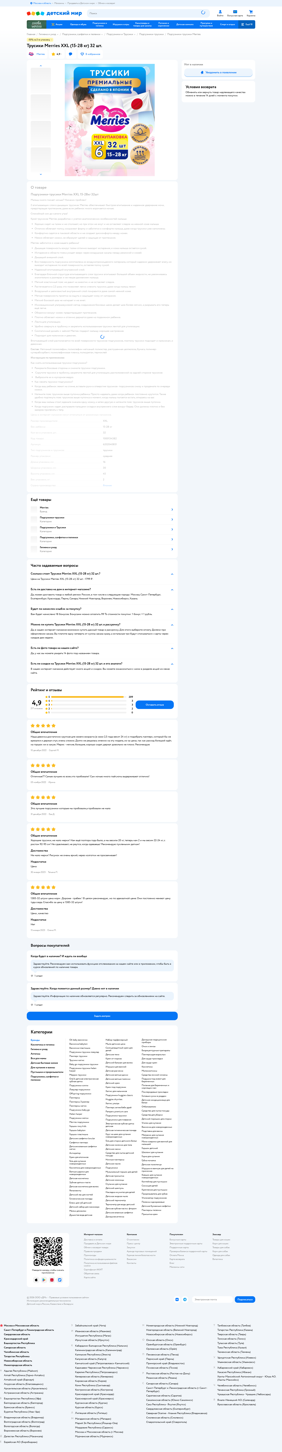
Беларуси (68, 1304)
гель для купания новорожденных (77, 1162)
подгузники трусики (116, 1115)
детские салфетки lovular (82, 1138)
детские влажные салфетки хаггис (83, 1147)
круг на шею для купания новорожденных (118, 1135)
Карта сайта (89, 1277)
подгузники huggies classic (119, 1095)
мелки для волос (77, 1211)
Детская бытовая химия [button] (44, 1063)
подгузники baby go (79, 1110)
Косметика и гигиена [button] (42, 1044)
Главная (31, 34)
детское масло (113, 1163)
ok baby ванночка (78, 1040)
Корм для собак (220, 1251)
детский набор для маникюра (84, 1207)
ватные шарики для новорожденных (79, 1173)
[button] (246, 24)
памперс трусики (78, 1056)
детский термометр (116, 1200)
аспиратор (75, 1153)
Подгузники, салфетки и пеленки (81, 34)
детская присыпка (115, 1176)
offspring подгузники (80, 1093)
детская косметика (78, 1178)
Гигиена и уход (47, 34)
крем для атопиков (78, 1157)
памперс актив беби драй (119, 1107)
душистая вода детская (80, 1215)
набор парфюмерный (117, 1040)
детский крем (113, 1083)
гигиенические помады (81, 1198)
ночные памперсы (115, 1159)
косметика (147, 1066)
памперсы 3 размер (79, 1102)
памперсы (74, 1097)
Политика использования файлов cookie (100, 1264)
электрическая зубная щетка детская (120, 1125)
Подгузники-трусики (151, 34)
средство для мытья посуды (155, 1110)
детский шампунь (115, 1188)
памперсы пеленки (151, 1210)
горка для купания (151, 1156)
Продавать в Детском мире (97, 1243)
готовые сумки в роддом (154, 1096)
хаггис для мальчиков (116, 1091)
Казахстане (55, 1304)
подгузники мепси (78, 1118)
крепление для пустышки (154, 1190)
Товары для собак (221, 1247)
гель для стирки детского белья (121, 1141)
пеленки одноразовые (153, 1202)
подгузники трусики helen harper (82, 1069)
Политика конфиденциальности (100, 1259)
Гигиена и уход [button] (39, 1049)
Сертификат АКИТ (93, 1269)
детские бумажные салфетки (156, 1206)
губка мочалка (149, 1160)
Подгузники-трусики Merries (184, 34)
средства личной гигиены (155, 1075)
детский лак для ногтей (81, 1194)
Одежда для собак (221, 1255)
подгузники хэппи (78, 1085)
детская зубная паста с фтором (121, 1208)
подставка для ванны (152, 1131)
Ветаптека (217, 1259)
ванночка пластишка (79, 1048)
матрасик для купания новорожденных (153, 1136)
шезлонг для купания (152, 1152)
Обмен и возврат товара (96, 1247)
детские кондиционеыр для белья (156, 1101)
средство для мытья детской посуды (120, 1154)
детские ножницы (115, 1180)
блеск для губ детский (80, 1203)
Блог (172, 1263)
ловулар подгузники (79, 1089)
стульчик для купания (116, 1184)
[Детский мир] (54, 13)
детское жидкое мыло (117, 1196)
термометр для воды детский (120, 1204)
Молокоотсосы (149, 1071)
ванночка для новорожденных (157, 1127)
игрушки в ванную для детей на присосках (157, 1169)
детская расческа (114, 1071)
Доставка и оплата (93, 1239)
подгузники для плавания (118, 1119)
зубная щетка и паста (79, 1182)
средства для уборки (152, 1115)
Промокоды (90, 1255)
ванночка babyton (78, 1044)
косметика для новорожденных (85, 1168)
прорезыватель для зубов (154, 1194)
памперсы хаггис (78, 1106)
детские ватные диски (117, 1075)
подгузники (112, 1168)
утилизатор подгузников (154, 1198)
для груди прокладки (152, 1058)
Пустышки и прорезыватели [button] (47, 1072)
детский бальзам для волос (119, 1062)
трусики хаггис (76, 1060)
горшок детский (150, 1148)
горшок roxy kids (77, 1126)
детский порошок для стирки (157, 1119)
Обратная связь (91, 1273)
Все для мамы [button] (38, 1058)
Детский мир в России (38, 1304)
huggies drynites (114, 1099)
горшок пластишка (78, 1134)
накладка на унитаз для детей (120, 1192)
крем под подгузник (116, 1087)
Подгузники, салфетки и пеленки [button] (45, 1078)
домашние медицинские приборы (154, 1041)
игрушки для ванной (116, 1066)
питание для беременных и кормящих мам (155, 1086)
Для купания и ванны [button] (43, 1067)
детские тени (112, 1054)
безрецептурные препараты (156, 1050)
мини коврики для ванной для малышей (157, 1143)
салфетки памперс (78, 1142)
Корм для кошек (220, 1243)
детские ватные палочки (118, 1079)
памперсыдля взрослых (154, 1054)
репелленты (75, 1190)
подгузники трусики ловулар (84, 1052)
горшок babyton (77, 1130)
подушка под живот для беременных (153, 1080)
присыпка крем (150, 1214)
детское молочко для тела (119, 1145)
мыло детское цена (115, 1044)
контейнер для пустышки (154, 1181)
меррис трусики (77, 1075)
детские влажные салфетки (119, 1212)
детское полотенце (152, 1164)
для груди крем (149, 1062)
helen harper (75, 1114)
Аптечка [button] (35, 1053)
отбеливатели (149, 1106)
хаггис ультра (112, 1103)
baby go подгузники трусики (83, 1064)
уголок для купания (151, 1123)
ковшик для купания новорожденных (152, 1176)
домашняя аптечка (115, 1216)
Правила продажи (93, 1251)
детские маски (113, 1149)
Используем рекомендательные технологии (49, 1300)
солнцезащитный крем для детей (119, 1049)
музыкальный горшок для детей (121, 1172)
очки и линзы (149, 1046)
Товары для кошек (221, 1239)
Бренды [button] (35, 1040)
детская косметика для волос (84, 1186)
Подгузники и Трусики (120, 34)
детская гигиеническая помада (121, 1130)
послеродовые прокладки (155, 1092)
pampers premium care (117, 1111)
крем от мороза (114, 1058)
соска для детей (150, 1185)
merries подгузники (79, 1122)
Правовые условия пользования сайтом (69, 1297)
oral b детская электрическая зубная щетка (84, 1080)
